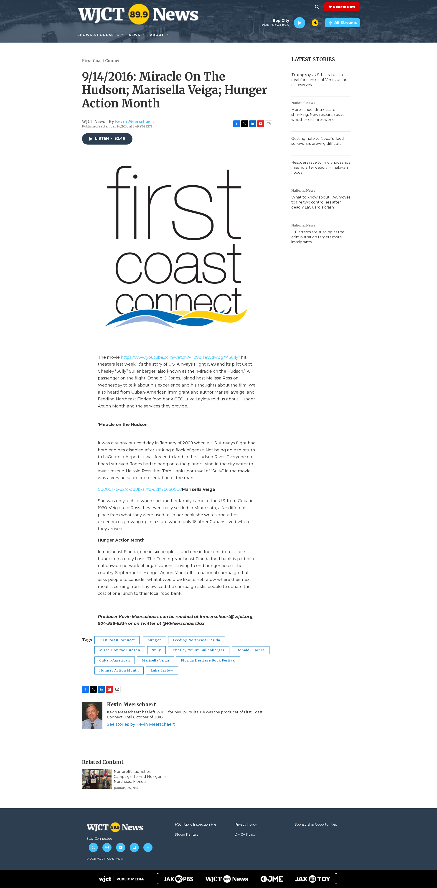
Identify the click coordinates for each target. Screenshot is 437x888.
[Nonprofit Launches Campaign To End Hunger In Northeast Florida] (97, 779)
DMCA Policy (245, 835)
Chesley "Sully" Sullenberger (199, 650)
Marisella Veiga (155, 660)
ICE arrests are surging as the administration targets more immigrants (317, 237)
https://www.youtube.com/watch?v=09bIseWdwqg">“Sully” (181, 357)
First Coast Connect (102, 60)
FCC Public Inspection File (195, 825)
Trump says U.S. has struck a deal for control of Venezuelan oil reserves (319, 80)
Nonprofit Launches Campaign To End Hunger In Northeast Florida (140, 776)
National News (303, 103)
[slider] (308, 22)
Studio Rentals (186, 835)
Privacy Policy (246, 825)
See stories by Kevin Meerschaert (141, 724)
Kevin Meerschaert (134, 121)
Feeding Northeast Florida (196, 640)
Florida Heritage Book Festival (208, 660)
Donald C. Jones (250, 650)
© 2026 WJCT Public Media (104, 858)
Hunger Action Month (119, 670)
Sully (156, 650)
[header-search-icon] (317, 7)
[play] (299, 22)
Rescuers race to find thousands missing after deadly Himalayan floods (320, 167)
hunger (154, 640)
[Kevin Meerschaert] (92, 715)
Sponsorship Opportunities (316, 825)
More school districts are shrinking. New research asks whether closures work (317, 114)
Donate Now (344, 7)
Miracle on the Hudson (119, 650)
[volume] (315, 22)
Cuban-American (114, 660)
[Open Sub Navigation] (122, 35)
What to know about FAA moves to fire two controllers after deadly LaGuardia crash (320, 202)
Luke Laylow (162, 670)
